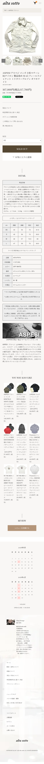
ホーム (9, 662)
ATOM (12, 703)
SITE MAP (19, 703)
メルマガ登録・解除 (13, 698)
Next (40, 61)
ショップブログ (11, 694)
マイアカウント (11, 713)
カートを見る (11, 726)
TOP (5, 10)
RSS (8, 703)
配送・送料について (13, 667)
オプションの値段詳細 (10, 117)
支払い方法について (13, 675)
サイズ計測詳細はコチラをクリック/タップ (22, 250)
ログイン (9, 722)
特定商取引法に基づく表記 (11, 112)
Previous (3, 61)
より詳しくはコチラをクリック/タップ (22, 218)
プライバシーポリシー (13, 684)
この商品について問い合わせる (13, 121)
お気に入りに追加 (23, 157)
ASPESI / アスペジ (13, 10)
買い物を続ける (8, 126)
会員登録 (9, 717)
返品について (7, 108)
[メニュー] (40, 3)
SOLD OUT (22, 148)
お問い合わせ (11, 730)
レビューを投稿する (22, 528)
